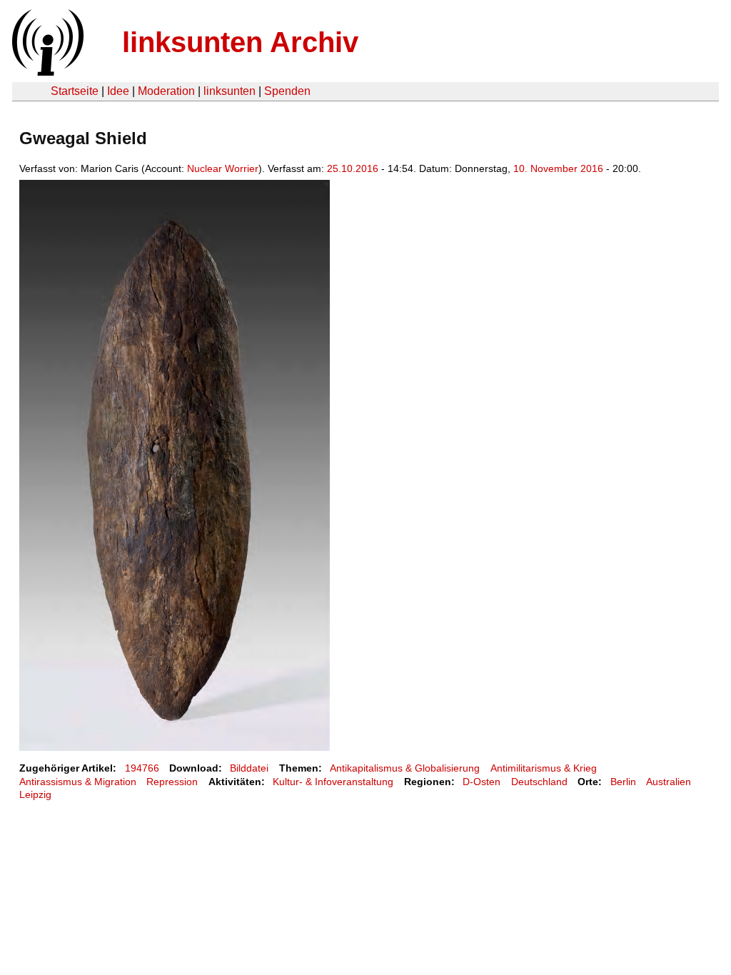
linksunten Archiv (240, 42)
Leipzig (35, 794)
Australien (668, 781)
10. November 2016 (558, 168)
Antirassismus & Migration (77, 781)
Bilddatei (249, 768)
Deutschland (539, 781)
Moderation (166, 91)
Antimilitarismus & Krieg (543, 768)
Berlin (623, 781)
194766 (142, 768)
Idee (118, 91)
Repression (172, 781)
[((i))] (46, 72)
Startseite (75, 91)
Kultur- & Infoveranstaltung (333, 781)
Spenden (287, 91)
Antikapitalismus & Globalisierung (405, 768)
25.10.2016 (352, 168)
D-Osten (481, 781)
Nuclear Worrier (222, 168)
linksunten (229, 91)
